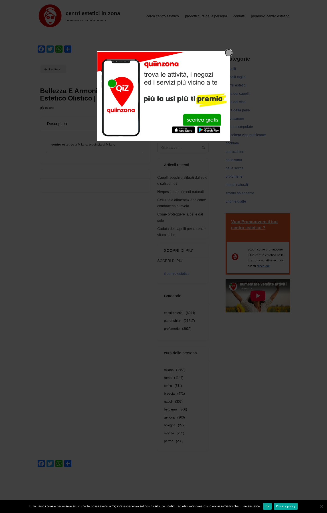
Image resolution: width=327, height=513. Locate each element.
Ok (267, 506)
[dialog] (163, 96)
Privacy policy (286, 506)
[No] (321, 506)
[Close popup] (228, 52)
